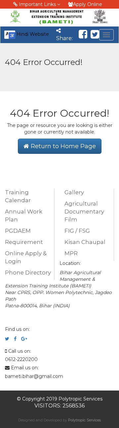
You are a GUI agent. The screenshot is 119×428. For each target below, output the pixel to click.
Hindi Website (32, 34)
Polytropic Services (84, 420)
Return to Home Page (62, 146)
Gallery (74, 192)
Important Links (37, 4)
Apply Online (87, 4)
